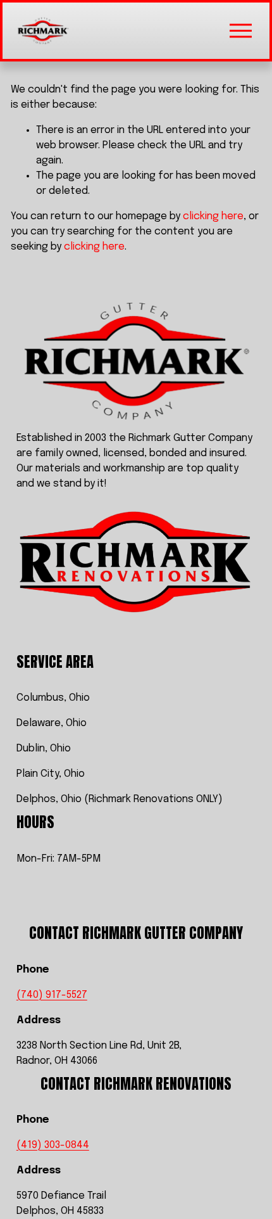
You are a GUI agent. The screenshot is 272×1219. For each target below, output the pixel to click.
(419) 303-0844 (52, 1145)
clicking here (213, 216)
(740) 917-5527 (51, 995)
